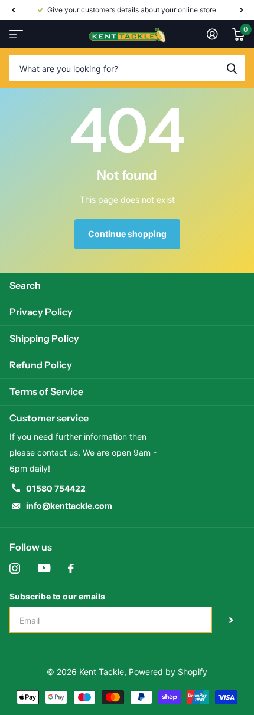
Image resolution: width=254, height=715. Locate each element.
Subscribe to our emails (57, 596)
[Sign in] (212, 34)
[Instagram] (14, 568)
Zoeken (232, 68)
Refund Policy (40, 365)
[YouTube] (44, 568)
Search (25, 285)
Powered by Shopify (168, 672)
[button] (13, 10)
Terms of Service (46, 391)
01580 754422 (56, 488)
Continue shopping (127, 234)
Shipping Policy (44, 338)
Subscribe (231, 620)
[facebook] (71, 568)
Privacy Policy (41, 312)
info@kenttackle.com (69, 505)
